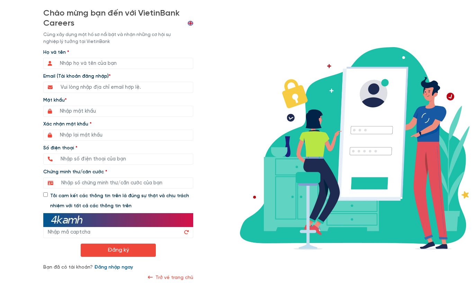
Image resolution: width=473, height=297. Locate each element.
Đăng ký (118, 250)
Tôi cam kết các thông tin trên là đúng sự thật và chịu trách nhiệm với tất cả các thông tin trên (119, 201)
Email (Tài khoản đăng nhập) (77, 76)
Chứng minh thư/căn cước (75, 172)
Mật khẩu (55, 100)
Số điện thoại (60, 148)
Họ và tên (56, 52)
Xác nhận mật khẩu (67, 124)
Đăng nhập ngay (113, 267)
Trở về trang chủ (173, 277)
